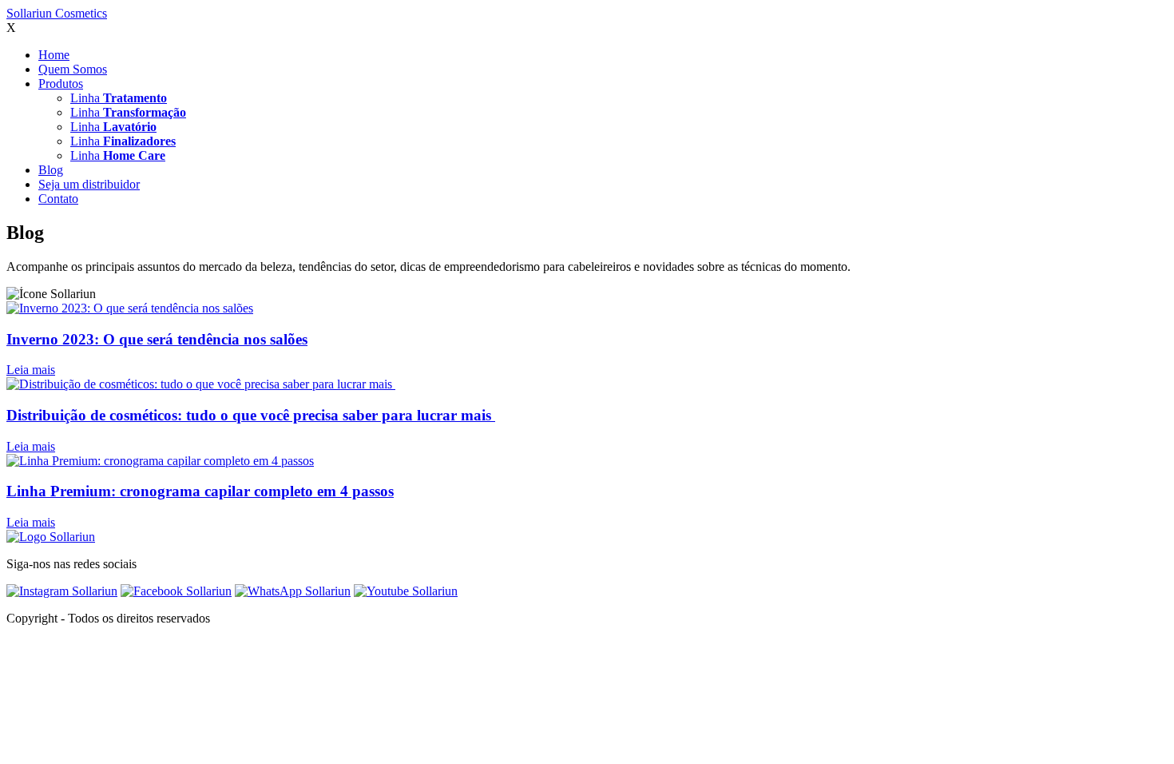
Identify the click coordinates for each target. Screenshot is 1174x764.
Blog (50, 170)
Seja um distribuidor (89, 184)
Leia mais (30, 369)
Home (53, 55)
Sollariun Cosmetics (56, 13)
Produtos (60, 83)
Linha (118, 98)
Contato (58, 198)
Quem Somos (72, 69)
